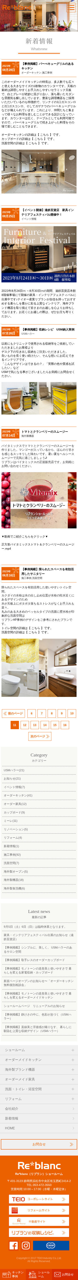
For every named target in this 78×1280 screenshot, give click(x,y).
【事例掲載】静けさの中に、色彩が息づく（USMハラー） (37, 1016)
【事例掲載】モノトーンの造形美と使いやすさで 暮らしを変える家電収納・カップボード (38, 970)
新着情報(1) (11, 846)
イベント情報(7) (14, 787)
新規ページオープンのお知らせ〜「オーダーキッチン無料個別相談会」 (39, 983)
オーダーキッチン (31, 72)
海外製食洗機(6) (14, 888)
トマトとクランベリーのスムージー (44, 431)
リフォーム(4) (13, 837)
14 (45, 725)
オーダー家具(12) (15, 804)
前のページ (15, 713)
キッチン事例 (18, 1274)
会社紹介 (11, 1108)
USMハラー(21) (14, 770)
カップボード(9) (14, 812)
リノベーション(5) (16, 829)
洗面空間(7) (11, 863)
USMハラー (28, 333)
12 (24, 725)
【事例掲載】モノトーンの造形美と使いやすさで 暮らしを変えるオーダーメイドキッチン (38, 995)
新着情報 (11, 1118)
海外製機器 (27, 436)
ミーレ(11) (10, 820)
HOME (10, 1128)
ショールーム (44, 1274)
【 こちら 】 (44, 134)
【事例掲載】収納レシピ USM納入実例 (47, 329)
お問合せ (39, 1144)
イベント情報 (28, 218)
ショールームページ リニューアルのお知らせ (34, 1006)
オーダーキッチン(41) (18, 795)
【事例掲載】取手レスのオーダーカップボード (34, 960)
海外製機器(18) (14, 879)
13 (34, 725)
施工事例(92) (12, 854)
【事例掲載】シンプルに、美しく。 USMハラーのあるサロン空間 (38, 949)
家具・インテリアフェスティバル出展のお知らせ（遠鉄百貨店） (39, 937)
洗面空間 (37, 578)
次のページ (38, 736)
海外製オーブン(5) (16, 871)
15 (55, 725)
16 (65, 725)
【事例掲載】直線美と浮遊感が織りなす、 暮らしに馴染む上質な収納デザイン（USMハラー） (38, 1029)
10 (72, 713)
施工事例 (47, 72)
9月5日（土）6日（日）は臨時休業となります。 (35, 926)
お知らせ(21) (12, 778)
